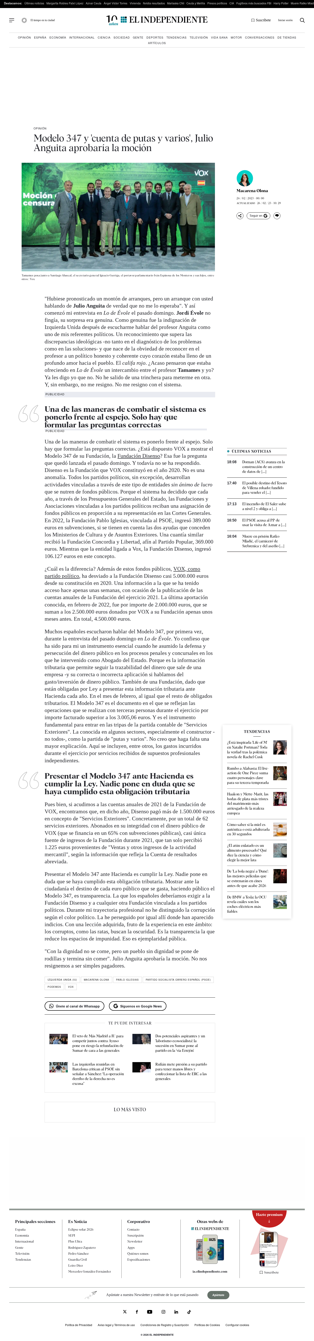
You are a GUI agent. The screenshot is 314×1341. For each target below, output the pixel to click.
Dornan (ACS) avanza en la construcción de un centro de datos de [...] (263, 467)
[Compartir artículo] (240, 215)
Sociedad (122, 37)
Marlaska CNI (175, 3)
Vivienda (135, 3)
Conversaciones (259, 37)
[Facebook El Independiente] (137, 1312)
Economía (57, 37)
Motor (236, 37)
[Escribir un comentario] (277, 215)
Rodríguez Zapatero (82, 1247)
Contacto (133, 1229)
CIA (231, 3)
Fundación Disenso (138, 456)
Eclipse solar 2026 (81, 1229)
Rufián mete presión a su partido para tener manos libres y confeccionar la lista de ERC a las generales (181, 1071)
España (40, 37)
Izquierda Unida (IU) (62, 979)
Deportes (154, 37)
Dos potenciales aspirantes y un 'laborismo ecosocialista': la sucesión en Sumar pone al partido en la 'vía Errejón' (180, 1043)
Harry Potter (281, 3)
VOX (71, 986)
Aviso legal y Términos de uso (116, 1325)
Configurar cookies (237, 1325)
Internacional (82, 37)
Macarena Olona (252, 191)
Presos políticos (217, 3)
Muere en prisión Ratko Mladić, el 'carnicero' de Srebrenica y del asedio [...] (263, 541)
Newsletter (135, 1241)
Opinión (24, 37)
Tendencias (176, 37)
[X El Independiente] (125, 1312)
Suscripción (135, 1235)
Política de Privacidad (78, 1325)
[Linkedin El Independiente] (176, 1312)
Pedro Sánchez (78, 1253)
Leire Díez (75, 1265)
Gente (138, 37)
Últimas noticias (34, 3)
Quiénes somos (137, 1253)
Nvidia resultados (154, 3)
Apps (131, 1247)
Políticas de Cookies (207, 1325)
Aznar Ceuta (93, 3)
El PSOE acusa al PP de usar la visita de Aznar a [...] (264, 522)
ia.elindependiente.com (210, 1271)
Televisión (199, 37)
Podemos (54, 986)
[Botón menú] (11, 20)
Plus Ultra (75, 1241)
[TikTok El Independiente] (189, 1313)
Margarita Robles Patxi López (64, 3)
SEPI (71, 1235)
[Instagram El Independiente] (163, 1312)
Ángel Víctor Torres (115, 3)
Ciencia (104, 37)
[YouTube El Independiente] (149, 1312)
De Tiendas (286, 37)
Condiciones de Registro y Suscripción (164, 1325)
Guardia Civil (77, 1259)
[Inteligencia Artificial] (210, 1263)
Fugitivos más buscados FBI (253, 3)
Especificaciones (138, 1259)
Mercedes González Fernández (89, 1272)
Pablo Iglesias (127, 979)
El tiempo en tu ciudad (43, 20)
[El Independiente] (157, 20)
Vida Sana (219, 37)
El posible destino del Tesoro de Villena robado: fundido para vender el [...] (264, 488)
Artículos (157, 43)
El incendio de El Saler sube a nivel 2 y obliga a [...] (264, 506)
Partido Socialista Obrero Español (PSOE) (178, 979)
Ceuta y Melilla (195, 3)
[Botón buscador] (302, 20)
